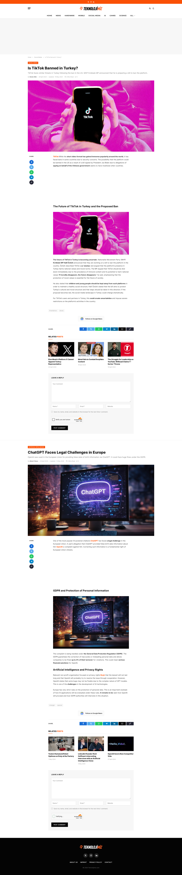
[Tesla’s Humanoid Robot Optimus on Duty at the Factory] (61, 744)
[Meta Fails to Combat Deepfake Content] (91, 349)
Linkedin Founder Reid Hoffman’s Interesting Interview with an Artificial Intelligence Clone (89, 757)
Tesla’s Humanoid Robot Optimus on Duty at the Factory (61, 755)
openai (59, 705)
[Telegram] (31, 177)
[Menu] (29, 8)
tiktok (61, 310)
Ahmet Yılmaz (34, 461)
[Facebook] (31, 162)
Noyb (102, 675)
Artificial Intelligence (36, 447)
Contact (108, 862)
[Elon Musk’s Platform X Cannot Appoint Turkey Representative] (61, 349)
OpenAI (59, 547)
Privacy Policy (95, 862)
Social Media (94, 16)
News (58, 16)
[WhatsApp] (31, 172)
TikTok (56, 156)
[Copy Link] (31, 182)
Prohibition (53, 310)
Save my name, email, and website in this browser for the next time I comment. (81, 412)
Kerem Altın (33, 77)
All (131, 16)
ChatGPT (94, 541)
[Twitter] (31, 167)
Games (113, 16)
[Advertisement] (91, 36)
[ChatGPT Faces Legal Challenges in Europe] (91, 500)
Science (122, 16)
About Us (74, 862)
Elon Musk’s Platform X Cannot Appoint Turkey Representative (61, 361)
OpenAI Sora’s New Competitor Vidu (121, 755)
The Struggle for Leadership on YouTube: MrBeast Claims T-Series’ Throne (120, 361)
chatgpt (52, 705)
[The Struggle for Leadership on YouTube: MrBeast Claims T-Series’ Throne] (121, 349)
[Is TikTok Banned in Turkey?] (91, 116)
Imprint (83, 862)
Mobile (81, 16)
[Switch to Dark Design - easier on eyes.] (153, 8)
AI (105, 16)
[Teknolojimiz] (91, 8)
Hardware (69, 16)
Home (49, 16)
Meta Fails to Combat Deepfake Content (91, 360)
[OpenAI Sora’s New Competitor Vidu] (121, 744)
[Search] (150, 8)
